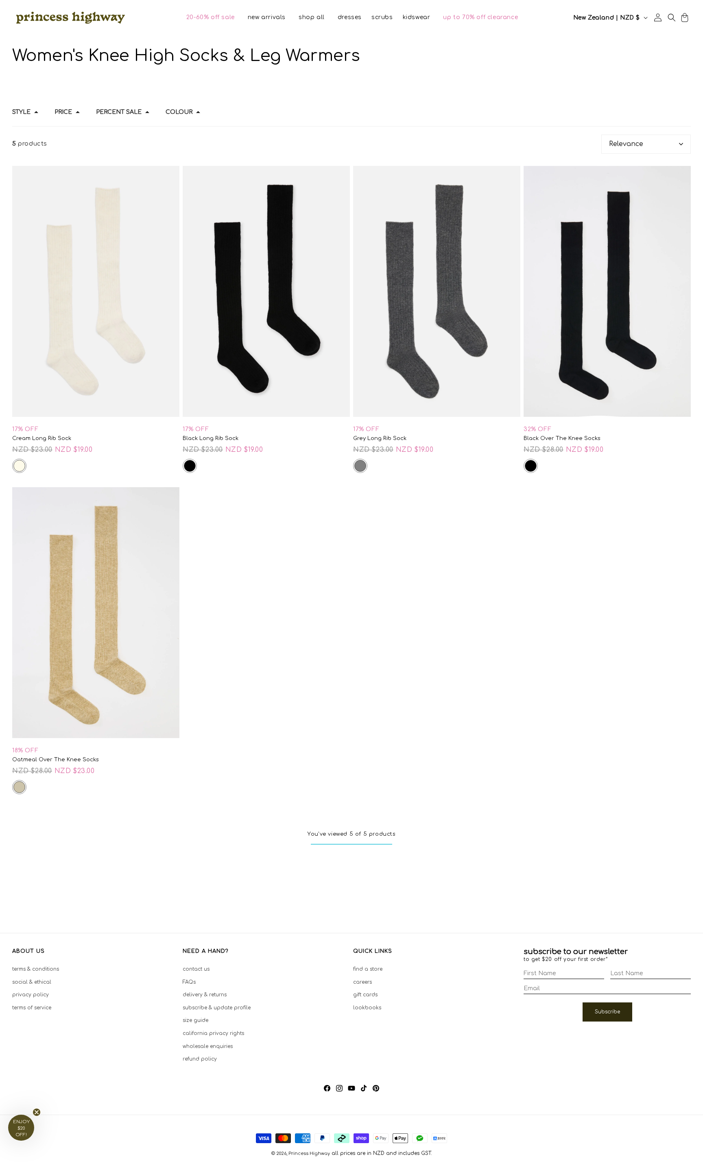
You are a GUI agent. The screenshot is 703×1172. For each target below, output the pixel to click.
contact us (196, 969)
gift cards (365, 995)
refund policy (200, 1059)
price (63, 112)
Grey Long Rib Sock (379, 438)
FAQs (189, 982)
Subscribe (607, 1012)
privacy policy (30, 995)
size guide (195, 1020)
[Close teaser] (37, 1112)
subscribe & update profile (217, 1008)
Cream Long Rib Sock (41, 438)
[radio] (19, 466)
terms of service (31, 1008)
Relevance (626, 144)
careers (362, 982)
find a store (367, 969)
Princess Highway (309, 1153)
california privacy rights (213, 1033)
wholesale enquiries (208, 1046)
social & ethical (31, 982)
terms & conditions (35, 969)
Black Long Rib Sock (210, 438)
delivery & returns (205, 995)
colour (179, 112)
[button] (210, 17)
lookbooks (367, 1008)
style (21, 112)
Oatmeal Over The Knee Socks (55, 759)
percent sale (119, 112)
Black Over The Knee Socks (562, 438)
